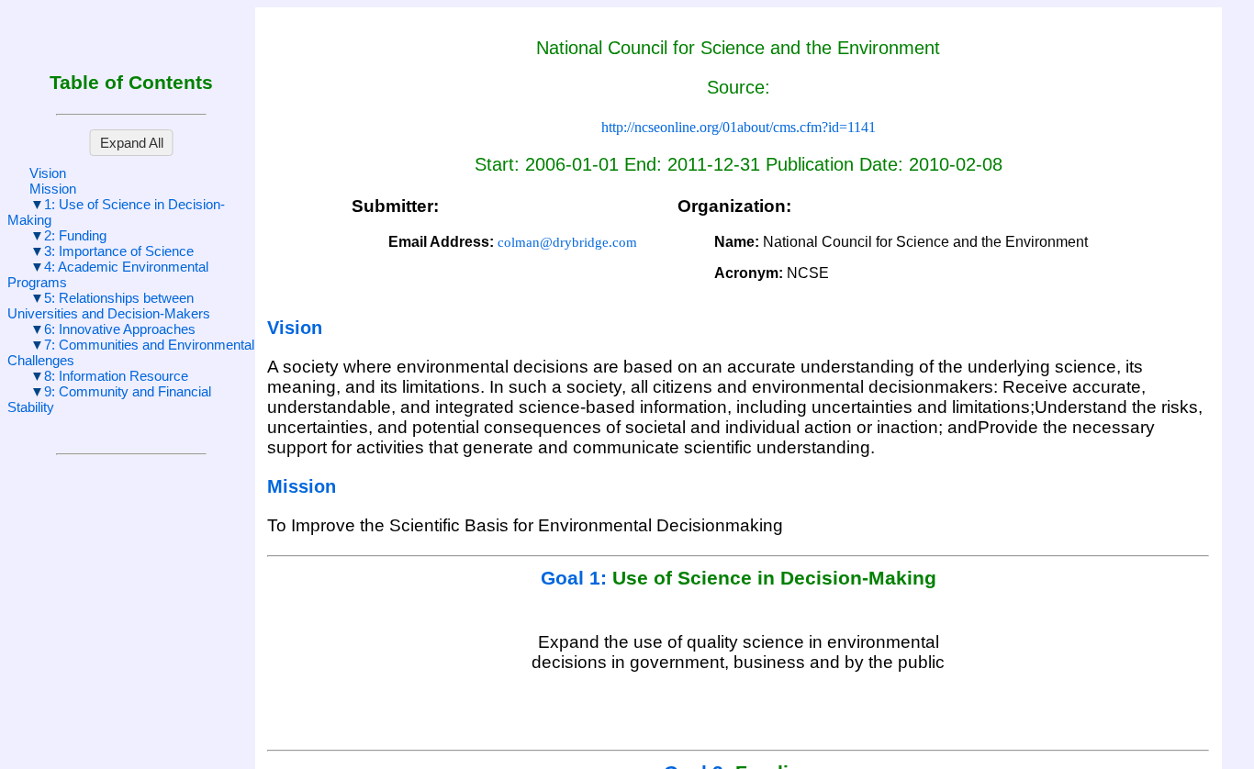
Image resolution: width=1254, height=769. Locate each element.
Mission (52, 188)
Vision (47, 173)
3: (119, 251)
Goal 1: (576, 578)
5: (108, 305)
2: (75, 235)
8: (116, 376)
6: (120, 329)
